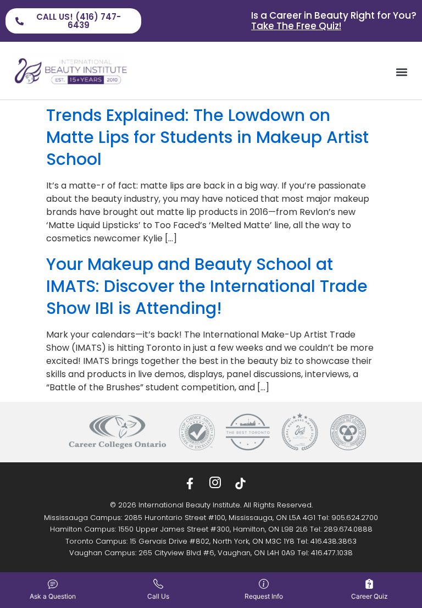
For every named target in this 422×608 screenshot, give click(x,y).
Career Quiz (369, 596)
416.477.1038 (332, 553)
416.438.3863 (333, 541)
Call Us (158, 596)
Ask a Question (53, 596)
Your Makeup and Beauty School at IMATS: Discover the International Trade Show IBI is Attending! (207, 286)
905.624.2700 (354, 517)
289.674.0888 (348, 529)
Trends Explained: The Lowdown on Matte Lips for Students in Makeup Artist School (207, 137)
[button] (402, 72)
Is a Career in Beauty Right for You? (334, 20)
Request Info (264, 596)
